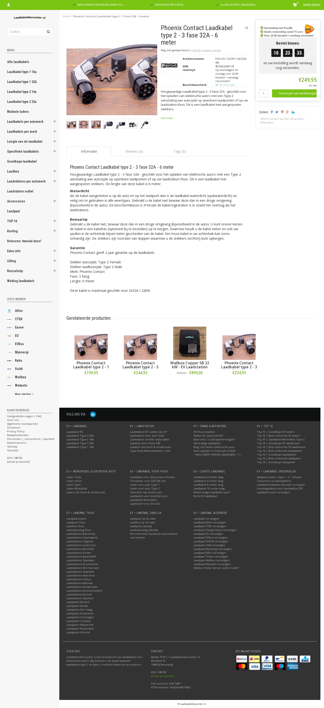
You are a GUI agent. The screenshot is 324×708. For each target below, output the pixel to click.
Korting (12, 231)
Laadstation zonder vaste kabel (149, 439)
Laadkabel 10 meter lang (209, 488)
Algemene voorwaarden (22, 423)
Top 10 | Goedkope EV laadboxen (278, 443)
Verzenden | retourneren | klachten (31, 439)
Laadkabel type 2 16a (22, 92)
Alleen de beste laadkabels (238, 5)
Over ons (13, 420)
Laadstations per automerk (26, 181)
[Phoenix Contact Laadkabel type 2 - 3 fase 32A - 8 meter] (140, 343)
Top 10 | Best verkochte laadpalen (279, 458)
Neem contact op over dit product (282, 118)
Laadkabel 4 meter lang (208, 477)
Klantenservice (16, 442)
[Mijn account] (8, 4)
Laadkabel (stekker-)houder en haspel (281, 484)
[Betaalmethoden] (242, 658)
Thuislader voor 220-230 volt (148, 481)
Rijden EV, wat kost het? (208, 435)
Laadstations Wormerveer (82, 568)
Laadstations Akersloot (80, 575)
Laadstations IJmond (79, 594)
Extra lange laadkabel (207, 443)
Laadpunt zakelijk (141, 526)
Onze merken (16, 299)
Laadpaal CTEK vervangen (210, 526)
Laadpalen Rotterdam (80, 628)
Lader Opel (73, 484)
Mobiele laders (18, 112)
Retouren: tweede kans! (24, 241)
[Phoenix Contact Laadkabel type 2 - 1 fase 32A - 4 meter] (91, 343)
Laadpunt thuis (75, 522)
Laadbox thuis (75, 526)
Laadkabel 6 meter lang (208, 481)
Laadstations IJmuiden (80, 549)
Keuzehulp (15, 271)
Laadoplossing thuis (78, 530)
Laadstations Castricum (81, 545)
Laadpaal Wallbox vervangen (212, 560)
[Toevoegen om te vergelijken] (246, 28)
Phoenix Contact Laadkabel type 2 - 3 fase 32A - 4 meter (239, 367)
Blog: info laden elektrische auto (214, 447)
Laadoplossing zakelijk (144, 530)
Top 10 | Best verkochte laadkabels (279, 450)
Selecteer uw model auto (146, 492)
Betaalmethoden (17, 435)
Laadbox (13, 171)
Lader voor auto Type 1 (145, 484)
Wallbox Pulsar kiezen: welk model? (216, 568)
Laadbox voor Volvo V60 (145, 443)
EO (17, 336)
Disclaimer (14, 427)
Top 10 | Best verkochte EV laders (278, 435)
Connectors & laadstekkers (274, 481)
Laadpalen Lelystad (78, 621)
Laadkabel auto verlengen (273, 492)
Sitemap (12, 446)
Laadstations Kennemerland (84, 590)
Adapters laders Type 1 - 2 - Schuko (279, 477)
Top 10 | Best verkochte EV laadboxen (281, 447)
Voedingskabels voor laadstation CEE (280, 488)
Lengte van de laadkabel (24, 141)
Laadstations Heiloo (78, 579)
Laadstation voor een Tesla (147, 435)
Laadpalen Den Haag (79, 609)
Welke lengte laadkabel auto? (212, 492)
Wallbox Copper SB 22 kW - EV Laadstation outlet (189, 367)
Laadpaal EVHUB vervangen (211, 541)
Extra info (14, 251)
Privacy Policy (16, 431)
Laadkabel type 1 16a (22, 72)
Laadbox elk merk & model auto (150, 447)
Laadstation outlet (20, 191)
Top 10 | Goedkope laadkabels (276, 454)
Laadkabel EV (74, 432)
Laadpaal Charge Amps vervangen (215, 530)
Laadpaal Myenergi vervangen (213, 549)
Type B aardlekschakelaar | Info (150, 450)
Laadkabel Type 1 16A (80, 447)
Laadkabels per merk (22, 131)
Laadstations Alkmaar (79, 583)
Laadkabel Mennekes (143, 500)
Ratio (18, 360)
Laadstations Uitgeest (79, 541)
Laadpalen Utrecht (78, 632)
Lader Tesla (73, 477)
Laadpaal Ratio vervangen (210, 552)
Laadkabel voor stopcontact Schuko (152, 477)
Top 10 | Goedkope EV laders (275, 432)
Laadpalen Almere (78, 602)
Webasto (21, 385)
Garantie (12, 450)
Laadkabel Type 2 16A (80, 439)
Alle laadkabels (18, 62)
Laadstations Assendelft (81, 556)
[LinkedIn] (93, 414)
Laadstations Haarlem (80, 598)
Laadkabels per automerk (25, 121)
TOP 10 (12, 221)
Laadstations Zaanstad (80, 571)
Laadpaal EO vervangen (208, 533)
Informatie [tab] (89, 151)
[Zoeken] (48, 29)
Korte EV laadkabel (205, 496)
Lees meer (167, 118)
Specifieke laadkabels (23, 151)
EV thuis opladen (204, 432)
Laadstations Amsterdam (82, 587)
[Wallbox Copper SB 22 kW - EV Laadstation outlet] (190, 343)
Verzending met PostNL (169, 5)
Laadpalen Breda (77, 606)
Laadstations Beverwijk (80, 533)
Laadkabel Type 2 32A (80, 435)
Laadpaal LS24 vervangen (209, 545)
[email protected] (162, 676)
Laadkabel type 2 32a (22, 102)
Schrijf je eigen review (206, 50)
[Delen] (271, 112)
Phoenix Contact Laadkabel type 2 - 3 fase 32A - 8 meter (140, 367)
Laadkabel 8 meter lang (208, 484)
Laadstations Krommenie (82, 564)
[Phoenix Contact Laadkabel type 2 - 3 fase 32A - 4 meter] (239, 343)
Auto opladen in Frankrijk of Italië (215, 450)
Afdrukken (267, 122)
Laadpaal (13, 211)
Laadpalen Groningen (80, 617)
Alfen (19, 311)
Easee (19, 327)
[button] (55, 122)
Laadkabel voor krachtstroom (148, 496)
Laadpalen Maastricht (79, 624)
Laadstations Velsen (78, 552)
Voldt (19, 369)
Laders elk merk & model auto (85, 492)
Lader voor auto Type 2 (145, 488)
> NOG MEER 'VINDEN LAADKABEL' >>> (218, 454)
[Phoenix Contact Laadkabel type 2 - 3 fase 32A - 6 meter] (111, 71)
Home (67, 16)
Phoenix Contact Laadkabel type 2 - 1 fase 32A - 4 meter (91, 367)
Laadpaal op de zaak (143, 518)
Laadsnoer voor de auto (145, 503)
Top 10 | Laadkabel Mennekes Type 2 (281, 439)
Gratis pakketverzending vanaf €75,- (100, 5)
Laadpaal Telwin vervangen (211, 556)
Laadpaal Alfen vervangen (210, 522)
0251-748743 (14, 458)
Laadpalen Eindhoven (80, 613)
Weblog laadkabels (20, 281)
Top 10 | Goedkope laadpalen (276, 462)
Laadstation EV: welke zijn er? (148, 432)
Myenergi (22, 352)
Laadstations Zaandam (80, 560)
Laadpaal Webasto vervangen (212, 564)
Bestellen (91, 383)
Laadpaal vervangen (206, 518)
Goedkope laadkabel (22, 161)
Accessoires (16, 201)
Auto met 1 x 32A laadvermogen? (214, 439)
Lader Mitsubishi (76, 488)
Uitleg (11, 261)
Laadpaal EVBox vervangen (210, 537)
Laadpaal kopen (76, 518)
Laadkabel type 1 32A (22, 82)
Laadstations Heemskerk (81, 537)
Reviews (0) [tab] (134, 151)
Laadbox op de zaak (142, 522)
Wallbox (20, 377)
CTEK (18, 319)
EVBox (19, 344)
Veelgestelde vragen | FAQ (24, 416)
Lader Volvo (74, 481)
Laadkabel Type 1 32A (80, 443)
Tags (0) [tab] (179, 151)
